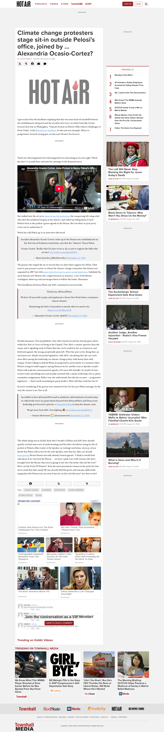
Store (64, 4)
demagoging (23, 455)
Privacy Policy (94, 717)
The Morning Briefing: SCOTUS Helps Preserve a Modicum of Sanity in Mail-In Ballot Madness (133, 684)
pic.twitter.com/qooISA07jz (79, 410)
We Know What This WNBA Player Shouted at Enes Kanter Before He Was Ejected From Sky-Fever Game (30, 686)
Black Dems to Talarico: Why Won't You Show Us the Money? (127, 214)
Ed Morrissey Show (51, 717)
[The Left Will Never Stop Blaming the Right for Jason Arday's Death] (127, 154)
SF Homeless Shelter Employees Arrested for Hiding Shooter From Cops (129, 85)
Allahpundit (24, 59)
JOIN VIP (127, 4)
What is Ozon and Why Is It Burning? (124, 462)
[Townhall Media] (24, 727)
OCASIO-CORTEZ (25, 495)
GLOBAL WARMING (75, 490)
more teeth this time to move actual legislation (65, 272)
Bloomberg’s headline (46, 130)
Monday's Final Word (123, 75)
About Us (40, 717)
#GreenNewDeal (64, 404)
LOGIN (138, 4)
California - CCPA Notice (119, 717)
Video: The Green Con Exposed (128, 128)
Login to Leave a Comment (59, 623)
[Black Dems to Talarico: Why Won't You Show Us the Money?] (127, 197)
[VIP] (88, 4)
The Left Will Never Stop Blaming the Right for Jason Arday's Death (125, 172)
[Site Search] (146, 4)
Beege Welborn (114, 342)
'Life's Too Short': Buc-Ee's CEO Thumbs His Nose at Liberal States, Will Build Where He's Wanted (97, 684)
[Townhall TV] (77, 4)
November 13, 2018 (76, 257)
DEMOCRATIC (59, 490)
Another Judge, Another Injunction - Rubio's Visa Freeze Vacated (127, 335)
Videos (54, 4)
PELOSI (38, 495)
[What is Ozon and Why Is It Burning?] (127, 445)
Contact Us (104, 717)
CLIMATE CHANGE (31, 490)
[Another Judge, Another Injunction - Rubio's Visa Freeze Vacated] (127, 317)
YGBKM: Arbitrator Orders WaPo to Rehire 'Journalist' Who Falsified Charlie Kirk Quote (127, 417)
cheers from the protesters (57, 216)
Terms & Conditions (82, 717)
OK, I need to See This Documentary (130, 93)
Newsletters (63, 717)
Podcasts (41, 4)
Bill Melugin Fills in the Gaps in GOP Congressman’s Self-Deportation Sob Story (64, 683)
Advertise (71, 717)
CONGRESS (46, 490)
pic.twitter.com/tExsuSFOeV (64, 252)
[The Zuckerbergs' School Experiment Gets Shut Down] (127, 277)
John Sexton (113, 178)
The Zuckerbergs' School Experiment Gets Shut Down (125, 293)
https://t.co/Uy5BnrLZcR (59, 310)
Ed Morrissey (113, 219)
